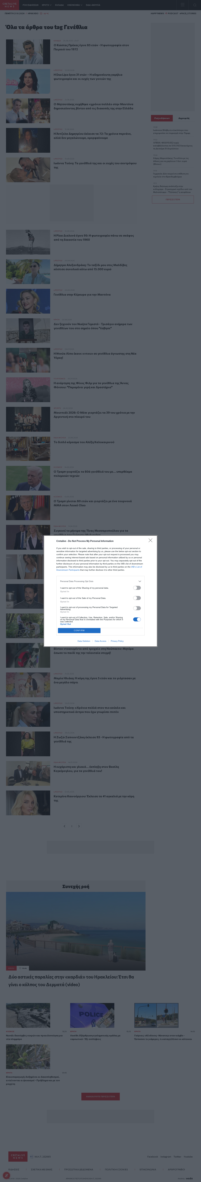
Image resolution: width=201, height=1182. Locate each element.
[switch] (137, 588)
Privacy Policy (117, 641)
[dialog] (100, 591)
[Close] (151, 541)
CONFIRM (79, 630)
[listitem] (100, 581)
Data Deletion (84, 641)
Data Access (100, 641)
